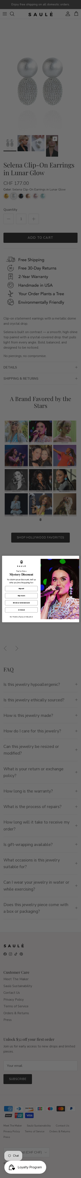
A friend (21, 610)
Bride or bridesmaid (21, 603)
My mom (21, 595)
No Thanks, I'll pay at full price (21, 617)
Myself (21, 588)
